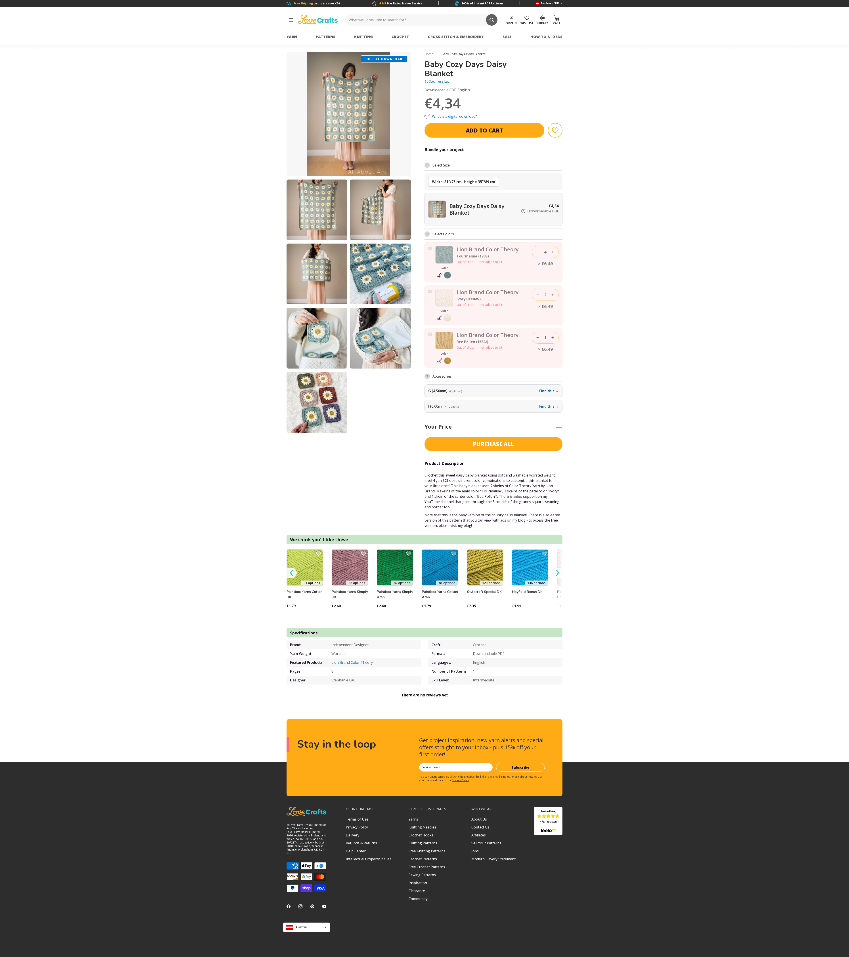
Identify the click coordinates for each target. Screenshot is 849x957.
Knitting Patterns (423, 843)
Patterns (325, 36)
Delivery (352, 835)
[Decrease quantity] (537, 252)
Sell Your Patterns (486, 843)
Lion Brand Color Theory (352, 662)
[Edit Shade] (444, 275)
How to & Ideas (546, 36)
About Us (479, 819)
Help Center (356, 851)
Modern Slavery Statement (493, 859)
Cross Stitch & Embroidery (456, 36)
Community (418, 898)
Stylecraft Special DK (484, 591)
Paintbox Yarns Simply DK (350, 594)
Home (428, 54)
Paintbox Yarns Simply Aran (395, 594)
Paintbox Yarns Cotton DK (305, 594)
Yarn (292, 36)
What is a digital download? (454, 116)
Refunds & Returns (361, 843)
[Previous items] (292, 573)
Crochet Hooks (421, 835)
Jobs (475, 851)
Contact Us (480, 827)
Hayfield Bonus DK (527, 591)
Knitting (363, 36)
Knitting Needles (422, 827)
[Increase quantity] (552, 252)
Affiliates (478, 835)
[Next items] (557, 573)
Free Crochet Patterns (427, 866)
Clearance (417, 890)
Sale (507, 36)
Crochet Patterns (423, 859)
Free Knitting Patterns (427, 851)
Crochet (400, 36)
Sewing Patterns (422, 874)
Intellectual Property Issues (368, 859)
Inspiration (418, 882)
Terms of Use (357, 819)
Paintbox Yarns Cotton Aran (440, 594)
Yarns (413, 819)
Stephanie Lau (439, 81)
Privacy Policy (460, 780)
